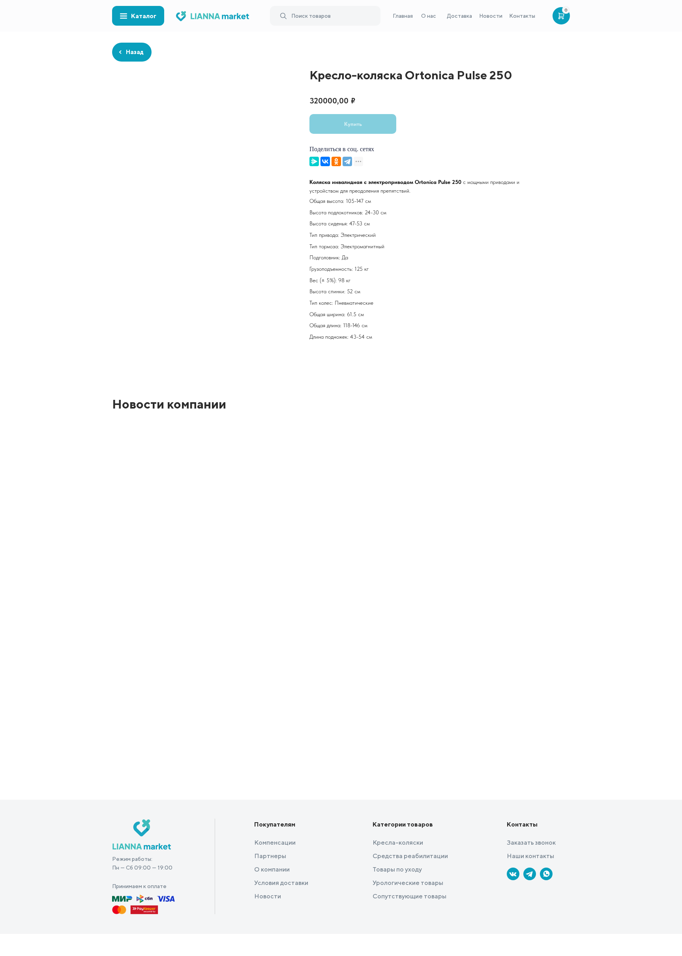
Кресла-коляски (398, 842)
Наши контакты (530, 856)
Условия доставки (281, 883)
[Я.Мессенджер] (314, 161)
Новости (490, 16)
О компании (272, 869)
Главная (403, 16)
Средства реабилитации (410, 856)
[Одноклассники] (336, 161)
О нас (428, 16)
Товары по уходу (397, 869)
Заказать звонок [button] (531, 842)
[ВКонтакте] (325, 161)
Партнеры (270, 856)
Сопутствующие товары (409, 896)
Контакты (522, 16)
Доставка (459, 16)
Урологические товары (408, 883)
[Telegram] (347, 161)
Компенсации (275, 842)
